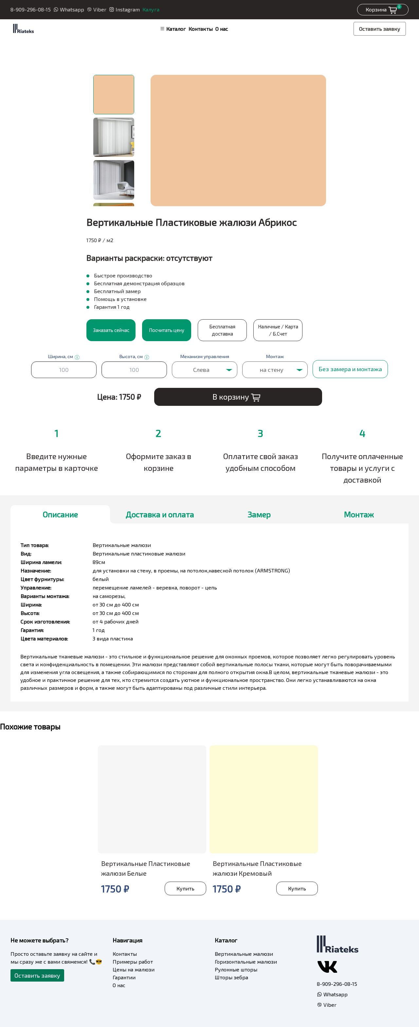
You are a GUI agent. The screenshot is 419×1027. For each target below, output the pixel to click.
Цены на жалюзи (134, 969)
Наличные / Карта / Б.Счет (278, 330)
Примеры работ (133, 961)
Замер (259, 514)
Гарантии (124, 977)
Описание (60, 514)
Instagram (128, 9)
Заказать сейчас (111, 330)
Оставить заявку (379, 28)
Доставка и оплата (160, 514)
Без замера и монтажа (350, 369)
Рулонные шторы (236, 969)
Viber (99, 9)
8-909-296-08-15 (30, 9)
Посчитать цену (166, 330)
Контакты (201, 28)
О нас (221, 28)
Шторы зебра (231, 977)
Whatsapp (72, 9)
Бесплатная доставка (222, 330)
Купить (185, 888)
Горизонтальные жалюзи (246, 961)
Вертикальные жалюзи (244, 954)
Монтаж (359, 514)
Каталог (176, 28)
